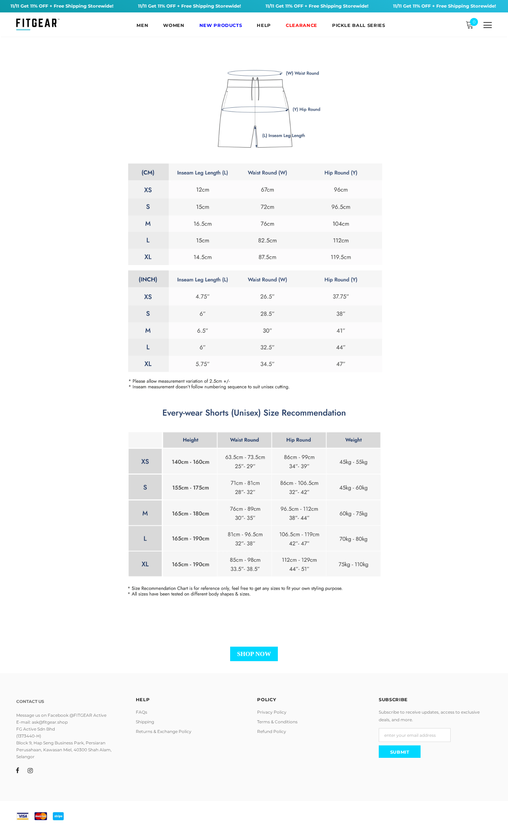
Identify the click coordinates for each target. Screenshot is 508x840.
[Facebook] (17, 770)
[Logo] (37, 25)
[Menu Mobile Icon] (487, 25)
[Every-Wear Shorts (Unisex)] (254, 335)
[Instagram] (30, 770)
